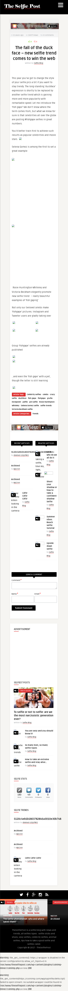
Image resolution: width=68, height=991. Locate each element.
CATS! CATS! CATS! (24, 496)
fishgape (42, 398)
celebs (45, 394)
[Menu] (61, 6)
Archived (15, 465)
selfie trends (46, 405)
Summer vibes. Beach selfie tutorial (51, 522)
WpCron (17, 469)
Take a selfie (25, 691)
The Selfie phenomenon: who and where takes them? (23, 920)
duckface (22, 398)
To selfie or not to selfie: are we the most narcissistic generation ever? (33, 715)
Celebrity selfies (34, 394)
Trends (35, 414)
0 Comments (48, 35)
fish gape (32, 398)
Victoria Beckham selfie (22, 409)
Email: (37, 593)
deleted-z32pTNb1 (21, 455)
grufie (50, 398)
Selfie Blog (38, 63)
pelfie (25, 402)
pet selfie (33, 402)
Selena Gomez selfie (30, 405)
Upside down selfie (50, 546)
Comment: (17, 580)
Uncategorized (60, 902)
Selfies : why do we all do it (52, 455)
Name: (15, 593)
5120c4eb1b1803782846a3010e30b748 (31, 452)
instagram (16, 402)
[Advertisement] (33, 654)
